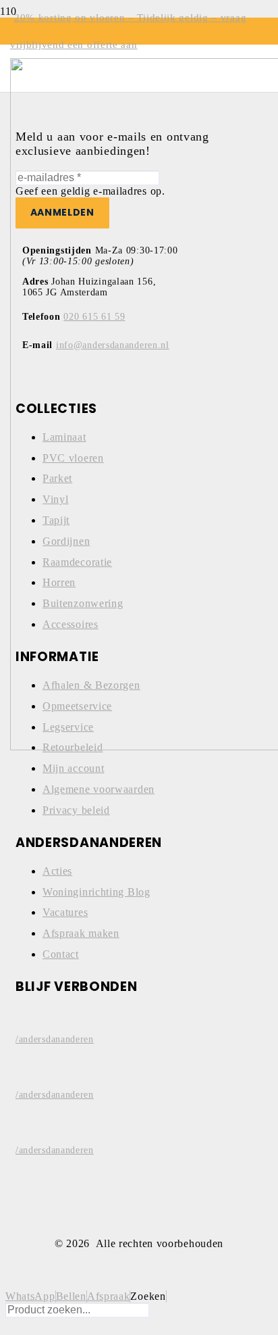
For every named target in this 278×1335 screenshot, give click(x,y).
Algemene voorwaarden (99, 789)
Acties (57, 871)
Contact (61, 954)
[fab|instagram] (139, 1070)
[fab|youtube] (139, 1125)
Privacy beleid (76, 810)
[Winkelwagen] (25, 100)
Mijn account (73, 768)
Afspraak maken (81, 933)
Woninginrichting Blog (96, 892)
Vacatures (65, 912)
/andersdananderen (55, 1039)
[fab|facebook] (139, 1014)
